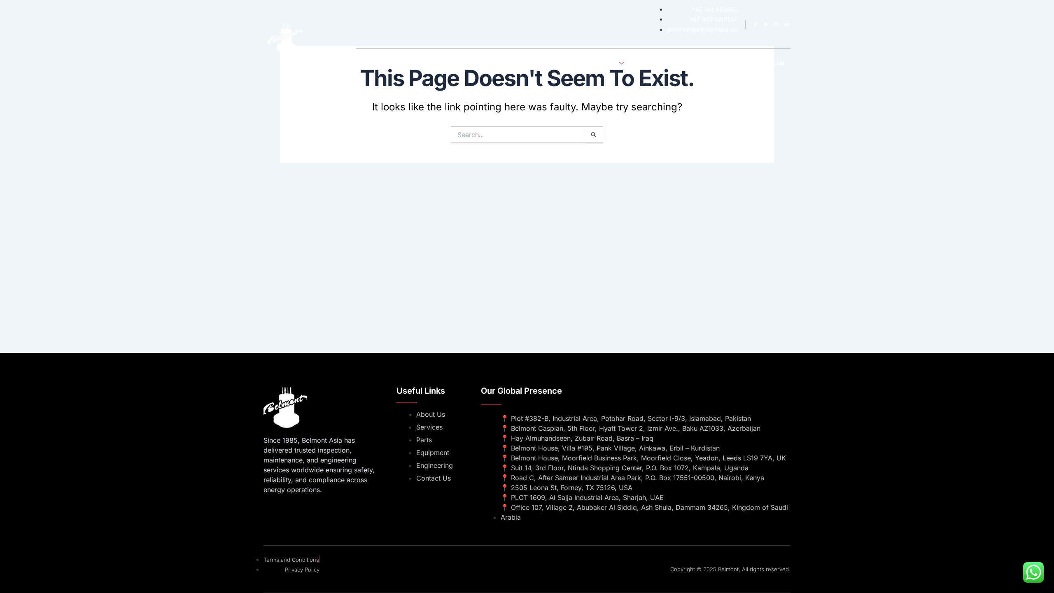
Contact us (768, 63)
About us (568, 63)
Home (534, 63)
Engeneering (656, 63)
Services (605, 63)
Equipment (699, 63)
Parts (733, 63)
